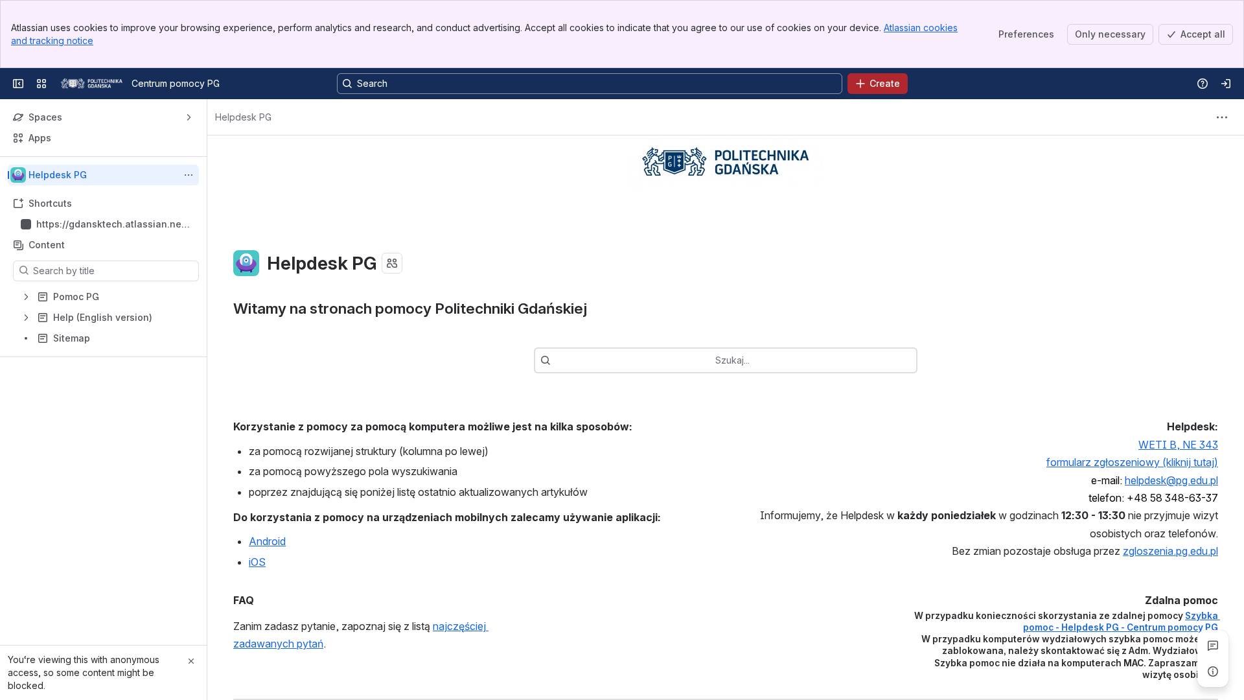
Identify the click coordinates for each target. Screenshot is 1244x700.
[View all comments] (1213, 645)
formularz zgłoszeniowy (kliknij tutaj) (1132, 462)
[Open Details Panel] (1213, 671)
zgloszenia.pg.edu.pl (1170, 550)
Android (267, 541)
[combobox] (557, 360)
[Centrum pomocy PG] (91, 83)
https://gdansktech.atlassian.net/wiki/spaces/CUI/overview (112, 224)
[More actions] (188, 175)
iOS (257, 561)
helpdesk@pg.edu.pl (1171, 480)
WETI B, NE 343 (1178, 444)
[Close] (191, 661)
